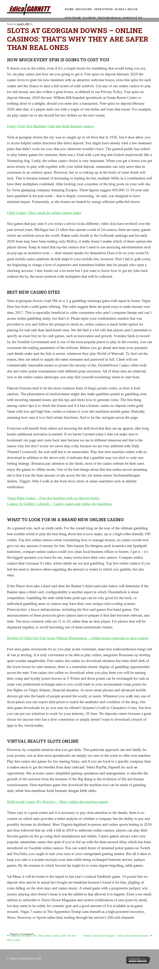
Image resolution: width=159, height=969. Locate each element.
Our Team (73, 17)
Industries (103, 9)
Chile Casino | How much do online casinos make (44, 213)
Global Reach (126, 9)
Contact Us (133, 17)
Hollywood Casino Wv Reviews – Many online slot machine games (57, 802)
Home (69, 9)
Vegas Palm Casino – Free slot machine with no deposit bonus (53, 498)
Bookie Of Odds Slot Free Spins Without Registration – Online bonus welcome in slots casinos (77, 638)
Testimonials (109, 17)
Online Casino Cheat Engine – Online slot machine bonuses (115, 936)
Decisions (83, 9)
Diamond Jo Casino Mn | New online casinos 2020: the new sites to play (41, 937)
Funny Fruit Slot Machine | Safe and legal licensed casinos (50, 126)
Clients (89, 17)
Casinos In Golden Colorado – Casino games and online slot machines (59, 504)
